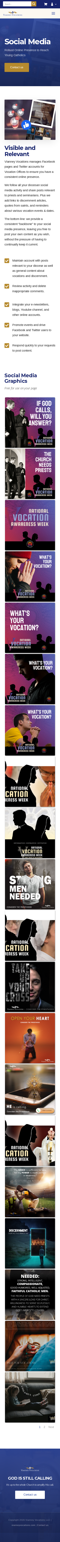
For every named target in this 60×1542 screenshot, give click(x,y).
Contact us (16, 67)
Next (51, 1427)
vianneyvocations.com (23, 1525)
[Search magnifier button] (33, 3)
